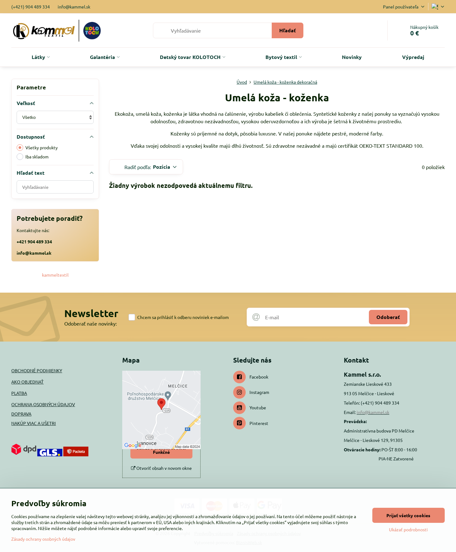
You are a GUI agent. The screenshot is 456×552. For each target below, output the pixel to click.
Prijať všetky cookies (408, 515)
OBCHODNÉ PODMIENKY (36, 370)
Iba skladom (37, 156)
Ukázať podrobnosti (408, 529)
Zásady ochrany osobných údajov (43, 539)
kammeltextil (55, 275)
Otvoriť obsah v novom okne (163, 468)
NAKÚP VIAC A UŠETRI (33, 423)
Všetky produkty (41, 147)
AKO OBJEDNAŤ (27, 382)
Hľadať (287, 30)
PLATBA (19, 393)
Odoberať (388, 317)
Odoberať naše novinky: (90, 323)
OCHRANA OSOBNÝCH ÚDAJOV (43, 404)
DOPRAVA (21, 414)
